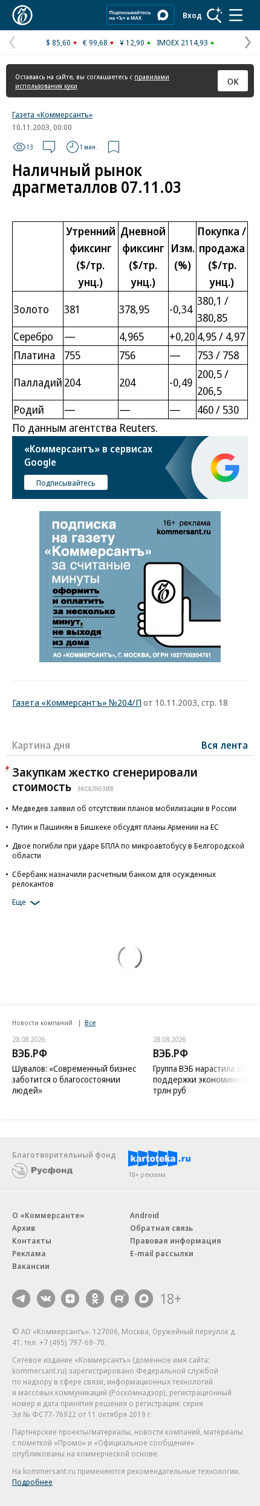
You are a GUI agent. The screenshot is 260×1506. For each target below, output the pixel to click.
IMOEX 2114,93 (182, 42)
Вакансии (31, 1265)
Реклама (29, 1253)
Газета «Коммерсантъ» (52, 114)
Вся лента (224, 745)
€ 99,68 (95, 42)
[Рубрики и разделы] (236, 15)
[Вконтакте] (46, 1298)
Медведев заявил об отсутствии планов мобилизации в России (124, 808)
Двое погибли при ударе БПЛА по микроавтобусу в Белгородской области (128, 850)
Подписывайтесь (66, 482)
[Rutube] (120, 1298)
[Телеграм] (21, 1298)
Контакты (31, 1240)
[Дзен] (70, 1298)
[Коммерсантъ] (22, 15)
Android (144, 1215)
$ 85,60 (58, 42)
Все (90, 1022)
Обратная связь (161, 1227)
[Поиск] (215, 15)
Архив (23, 1227)
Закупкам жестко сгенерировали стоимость (105, 779)
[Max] (144, 1298)
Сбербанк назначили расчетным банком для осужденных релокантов (114, 879)
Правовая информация (175, 1240)
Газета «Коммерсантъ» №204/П (76, 702)
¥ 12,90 (132, 42)
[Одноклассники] (95, 1298)
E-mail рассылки (161, 1253)
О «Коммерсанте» (48, 1215)
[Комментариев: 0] (49, 147)
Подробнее (32, 1481)
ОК (233, 81)
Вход (192, 15)
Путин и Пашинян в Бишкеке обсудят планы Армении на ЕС (115, 826)
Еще (19, 901)
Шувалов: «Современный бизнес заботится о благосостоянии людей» (74, 1079)
